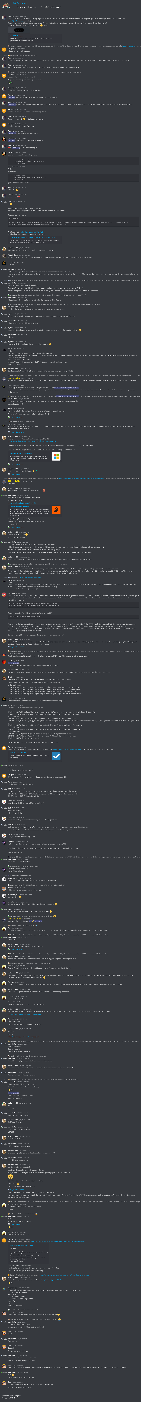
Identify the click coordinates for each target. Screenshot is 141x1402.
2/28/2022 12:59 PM (26, 895)
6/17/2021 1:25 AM (20, 328)
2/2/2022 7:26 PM (18, 782)
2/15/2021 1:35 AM (20, 145)
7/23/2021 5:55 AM (27, 481)
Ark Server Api (20, 3)
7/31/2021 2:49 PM (18, 580)
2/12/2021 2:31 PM (20, 75)
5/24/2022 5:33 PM (24, 956)
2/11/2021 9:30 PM (20, 49)
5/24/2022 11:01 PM (22, 1113)
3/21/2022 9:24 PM (19, 909)
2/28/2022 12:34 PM (26, 878)
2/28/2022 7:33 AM (22, 859)
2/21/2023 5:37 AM (22, 1322)
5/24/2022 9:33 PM (24, 989)
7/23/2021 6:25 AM (24, 557)
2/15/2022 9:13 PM (18, 818)
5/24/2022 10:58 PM (23, 1044)
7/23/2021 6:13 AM (24, 532)
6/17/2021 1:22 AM (20, 314)
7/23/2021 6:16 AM (22, 542)
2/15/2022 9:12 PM (18, 801)
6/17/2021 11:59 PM (24, 399)
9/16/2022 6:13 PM (24, 1278)
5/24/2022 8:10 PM (20, 982)
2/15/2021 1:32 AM (20, 138)
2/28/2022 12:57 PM (19, 888)
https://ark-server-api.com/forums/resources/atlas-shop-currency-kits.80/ (58, 1242)
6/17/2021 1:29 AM (20, 342)
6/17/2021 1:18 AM (24, 307)
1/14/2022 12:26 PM (19, 698)
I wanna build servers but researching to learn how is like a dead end (35, 1319)
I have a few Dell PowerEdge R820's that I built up (35, 963)
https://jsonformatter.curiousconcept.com (68, 749)
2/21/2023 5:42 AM (22, 1372)
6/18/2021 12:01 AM (18, 409)
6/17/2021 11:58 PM (18, 385)
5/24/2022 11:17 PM (20, 1204)
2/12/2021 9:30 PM (20, 95)
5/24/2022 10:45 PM (21, 996)
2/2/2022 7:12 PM (18, 705)
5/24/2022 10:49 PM (25, 1009)
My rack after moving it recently (28, 1310)
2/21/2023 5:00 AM (17, 1312)
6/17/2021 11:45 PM (27, 378)
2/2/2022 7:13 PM (20, 747)
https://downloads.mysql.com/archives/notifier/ (25, 1014)
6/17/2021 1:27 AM (22, 335)
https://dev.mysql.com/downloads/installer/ (23, 1037)
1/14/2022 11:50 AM (19, 677)
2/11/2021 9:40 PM (20, 58)
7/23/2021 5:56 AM (24, 488)
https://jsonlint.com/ (15, 21)
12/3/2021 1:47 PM (17, 654)
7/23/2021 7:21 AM (24, 566)
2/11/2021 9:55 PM (20, 65)
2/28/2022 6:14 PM (22, 902)
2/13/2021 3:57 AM (20, 131)
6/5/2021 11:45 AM (24, 255)
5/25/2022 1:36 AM (20, 1232)
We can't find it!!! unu (24, 876)
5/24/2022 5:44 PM (20, 966)
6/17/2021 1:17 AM (22, 298)
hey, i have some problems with (55, 1275)
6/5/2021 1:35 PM (19, 262)
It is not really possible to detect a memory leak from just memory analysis (42, 564)
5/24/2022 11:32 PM (23, 1216)
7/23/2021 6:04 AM (22, 495)
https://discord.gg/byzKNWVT (50, 1280)
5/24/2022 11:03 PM (25, 1151)
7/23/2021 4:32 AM (24, 437)
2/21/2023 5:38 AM (22, 1339)
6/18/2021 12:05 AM (18, 424)
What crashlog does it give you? (26, 55)
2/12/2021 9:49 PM (20, 117)
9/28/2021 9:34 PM (24, 639)
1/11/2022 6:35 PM (24, 670)
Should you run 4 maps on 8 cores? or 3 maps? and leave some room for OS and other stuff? (49, 1079)
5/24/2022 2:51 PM (20, 928)
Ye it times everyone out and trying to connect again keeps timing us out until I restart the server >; (48, 72)
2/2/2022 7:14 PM (18, 765)
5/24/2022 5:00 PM (24, 944)
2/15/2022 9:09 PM (19, 789)
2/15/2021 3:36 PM (20, 194)
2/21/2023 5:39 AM (17, 1365)
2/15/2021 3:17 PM (20, 187)
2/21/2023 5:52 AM (17, 1382)
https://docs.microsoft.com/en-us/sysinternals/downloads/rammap (32, 441)
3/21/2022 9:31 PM (27, 919)
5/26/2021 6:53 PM (24, 248)
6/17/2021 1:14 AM (20, 269)
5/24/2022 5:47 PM (24, 973)
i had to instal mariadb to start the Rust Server (30, 1056)
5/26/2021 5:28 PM (19, 202)
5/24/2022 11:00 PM (25, 1103)
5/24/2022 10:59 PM (23, 1058)
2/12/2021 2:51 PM (20, 88)
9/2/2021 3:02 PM (21, 593)
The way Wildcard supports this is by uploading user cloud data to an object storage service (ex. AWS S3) (52, 295)
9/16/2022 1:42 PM (24, 1239)
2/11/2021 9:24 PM (20, 16)
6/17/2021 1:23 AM (22, 321)
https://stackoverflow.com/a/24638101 (22, 503)
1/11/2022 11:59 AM (19, 661)
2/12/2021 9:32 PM (20, 102)
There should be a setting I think (28, 866)
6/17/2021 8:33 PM (18, 349)
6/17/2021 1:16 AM (22, 283)
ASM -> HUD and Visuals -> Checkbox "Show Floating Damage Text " (43, 885)
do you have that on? (27, 422)
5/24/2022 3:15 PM (22, 937)
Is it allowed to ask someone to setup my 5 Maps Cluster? (34, 916)
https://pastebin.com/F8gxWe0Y (32, 232)
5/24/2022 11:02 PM (25, 1136)
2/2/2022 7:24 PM (20, 775)
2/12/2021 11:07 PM (21, 124)
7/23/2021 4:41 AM (24, 469)
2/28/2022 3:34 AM (22, 842)
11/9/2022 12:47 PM (24, 1288)
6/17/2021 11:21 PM (24, 369)
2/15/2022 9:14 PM (18, 834)
